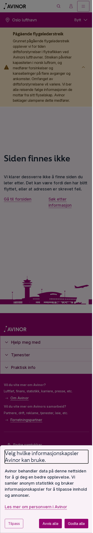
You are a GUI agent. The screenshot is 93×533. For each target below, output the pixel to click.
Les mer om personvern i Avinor (36, 506)
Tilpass (14, 523)
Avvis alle (47, 523)
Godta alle (73, 523)
